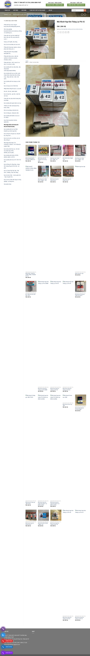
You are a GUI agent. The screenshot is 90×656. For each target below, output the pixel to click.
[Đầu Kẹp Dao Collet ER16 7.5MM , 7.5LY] (43, 171)
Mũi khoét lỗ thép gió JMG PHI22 (30, 503)
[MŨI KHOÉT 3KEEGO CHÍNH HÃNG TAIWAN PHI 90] (31, 218)
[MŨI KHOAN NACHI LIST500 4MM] (80, 400)
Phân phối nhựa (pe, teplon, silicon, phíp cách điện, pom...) (12, 48)
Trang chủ (7, 10)
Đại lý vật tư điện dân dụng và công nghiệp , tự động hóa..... (12, 180)
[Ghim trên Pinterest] (66, 32)
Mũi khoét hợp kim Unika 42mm (30, 524)
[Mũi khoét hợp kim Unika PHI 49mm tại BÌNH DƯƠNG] (43, 447)
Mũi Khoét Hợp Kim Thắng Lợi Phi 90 (54, 389)
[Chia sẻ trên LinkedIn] (68, 32)
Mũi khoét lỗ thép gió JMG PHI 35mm (80, 295)
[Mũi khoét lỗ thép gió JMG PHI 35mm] (80, 286)
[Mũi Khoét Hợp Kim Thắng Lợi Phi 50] (68, 562)
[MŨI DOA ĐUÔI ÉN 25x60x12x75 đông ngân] (43, 150)
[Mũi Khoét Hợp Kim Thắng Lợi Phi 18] (55, 515)
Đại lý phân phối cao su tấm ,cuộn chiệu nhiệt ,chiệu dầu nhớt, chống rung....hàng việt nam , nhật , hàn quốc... (12, 76)
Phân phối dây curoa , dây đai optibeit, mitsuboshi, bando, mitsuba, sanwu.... (11, 58)
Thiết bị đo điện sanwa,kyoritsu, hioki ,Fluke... (11, 106)
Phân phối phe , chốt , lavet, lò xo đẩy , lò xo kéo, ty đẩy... (12, 63)
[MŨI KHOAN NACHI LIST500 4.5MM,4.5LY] (31, 150)
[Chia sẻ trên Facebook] (58, 32)
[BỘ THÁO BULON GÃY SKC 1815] (31, 286)
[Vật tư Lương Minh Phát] (8, 4)
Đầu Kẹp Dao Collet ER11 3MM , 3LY (54, 159)
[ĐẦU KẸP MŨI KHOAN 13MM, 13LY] (43, 515)
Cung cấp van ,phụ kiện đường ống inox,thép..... (12, 99)
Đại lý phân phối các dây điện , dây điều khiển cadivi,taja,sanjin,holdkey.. (12, 68)
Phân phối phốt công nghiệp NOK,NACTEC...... (10, 52)
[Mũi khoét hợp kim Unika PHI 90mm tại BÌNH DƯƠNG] (55, 447)
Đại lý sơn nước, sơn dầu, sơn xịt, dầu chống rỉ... (12, 139)
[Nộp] (85, 10)
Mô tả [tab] (27, 62)
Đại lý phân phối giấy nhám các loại (12, 103)
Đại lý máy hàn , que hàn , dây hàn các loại (12, 95)
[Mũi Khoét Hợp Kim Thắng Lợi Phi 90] (55, 333)
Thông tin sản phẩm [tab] (34, 62)
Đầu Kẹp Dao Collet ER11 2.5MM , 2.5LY (79, 159)
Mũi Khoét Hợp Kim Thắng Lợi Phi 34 (79, 618)
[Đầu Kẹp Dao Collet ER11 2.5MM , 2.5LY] (80, 150)
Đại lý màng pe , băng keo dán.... (11, 113)
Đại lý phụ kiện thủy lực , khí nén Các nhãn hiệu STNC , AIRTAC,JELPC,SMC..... (11, 150)
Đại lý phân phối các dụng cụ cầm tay (12, 82)
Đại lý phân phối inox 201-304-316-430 (12, 160)
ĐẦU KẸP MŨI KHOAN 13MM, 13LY (43, 524)
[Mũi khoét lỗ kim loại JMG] (68, 398)
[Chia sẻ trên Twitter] (61, 32)
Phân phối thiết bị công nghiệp (37, 10)
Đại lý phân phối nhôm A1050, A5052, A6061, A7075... (11, 156)
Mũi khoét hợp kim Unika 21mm (67, 180)
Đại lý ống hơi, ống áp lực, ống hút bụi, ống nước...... (12, 134)
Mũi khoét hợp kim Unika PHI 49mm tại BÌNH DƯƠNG (42, 504)
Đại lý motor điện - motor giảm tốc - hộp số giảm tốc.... (12, 176)
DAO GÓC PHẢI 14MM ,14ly (68, 159)
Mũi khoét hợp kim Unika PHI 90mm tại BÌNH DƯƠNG (54, 504)
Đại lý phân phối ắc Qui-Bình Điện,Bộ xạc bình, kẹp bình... (11, 130)
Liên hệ (50, 10)
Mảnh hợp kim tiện (79, 273)
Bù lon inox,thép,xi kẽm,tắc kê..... (11, 110)
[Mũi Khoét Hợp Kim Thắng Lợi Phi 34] (80, 562)
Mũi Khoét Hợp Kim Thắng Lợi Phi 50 (67, 618)
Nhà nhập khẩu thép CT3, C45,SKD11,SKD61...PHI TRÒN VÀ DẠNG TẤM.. (12, 144)
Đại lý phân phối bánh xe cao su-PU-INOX (12, 116)
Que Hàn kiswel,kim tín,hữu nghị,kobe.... (10, 121)
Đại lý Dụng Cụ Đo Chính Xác (11, 86)
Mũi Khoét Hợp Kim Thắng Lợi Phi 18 (54, 524)
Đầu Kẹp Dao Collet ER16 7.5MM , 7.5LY (42, 180)
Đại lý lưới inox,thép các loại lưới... (12, 44)
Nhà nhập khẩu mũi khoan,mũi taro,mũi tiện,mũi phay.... (32, 14)
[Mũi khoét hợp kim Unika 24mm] (55, 171)
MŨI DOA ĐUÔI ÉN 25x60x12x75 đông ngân (42, 159)
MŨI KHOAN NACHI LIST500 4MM (79, 408)
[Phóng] (27, 57)
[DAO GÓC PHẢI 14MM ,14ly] (68, 150)
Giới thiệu (15, 10)
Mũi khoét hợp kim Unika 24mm (54, 180)
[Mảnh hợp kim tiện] (80, 218)
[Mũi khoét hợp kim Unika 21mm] (68, 171)
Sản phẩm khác (7, 184)
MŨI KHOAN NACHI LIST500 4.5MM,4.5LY (30, 159)
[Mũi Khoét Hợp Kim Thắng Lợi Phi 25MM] (43, 333)
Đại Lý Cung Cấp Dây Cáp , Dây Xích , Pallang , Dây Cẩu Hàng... (11, 171)
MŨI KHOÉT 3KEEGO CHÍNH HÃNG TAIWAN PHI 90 (31, 275)
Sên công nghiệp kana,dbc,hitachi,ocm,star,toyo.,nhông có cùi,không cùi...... (13, 30)
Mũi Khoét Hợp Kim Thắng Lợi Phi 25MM (42, 389)
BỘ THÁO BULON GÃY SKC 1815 (31, 295)
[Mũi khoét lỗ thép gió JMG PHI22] (31, 447)
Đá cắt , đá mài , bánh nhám (10, 91)
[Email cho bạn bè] (63, 32)
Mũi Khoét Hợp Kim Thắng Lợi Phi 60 (67, 389)
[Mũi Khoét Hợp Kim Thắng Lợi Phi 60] (68, 333)
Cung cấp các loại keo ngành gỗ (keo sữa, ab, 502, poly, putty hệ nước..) (11, 37)
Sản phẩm (23, 10)
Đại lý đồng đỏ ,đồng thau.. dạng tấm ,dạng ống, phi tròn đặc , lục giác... (12, 166)
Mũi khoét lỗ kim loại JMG (67, 405)
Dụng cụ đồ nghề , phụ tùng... (11, 41)
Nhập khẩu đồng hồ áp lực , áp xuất (12, 88)
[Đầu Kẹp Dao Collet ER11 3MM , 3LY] (55, 150)
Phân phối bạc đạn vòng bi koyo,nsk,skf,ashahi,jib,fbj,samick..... (12, 25)
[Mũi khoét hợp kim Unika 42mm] (31, 515)
